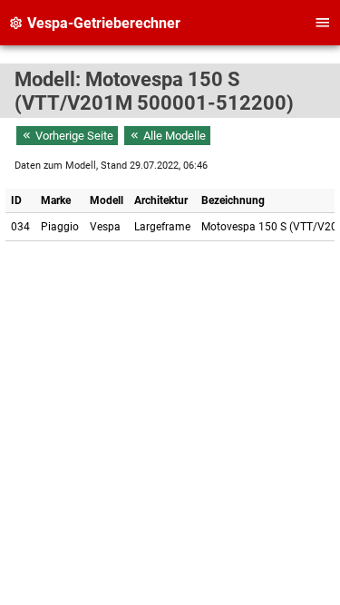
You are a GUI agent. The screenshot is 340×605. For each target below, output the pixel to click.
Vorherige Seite (73, 135)
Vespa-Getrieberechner (102, 23)
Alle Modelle (173, 135)
